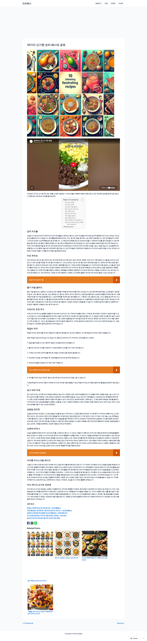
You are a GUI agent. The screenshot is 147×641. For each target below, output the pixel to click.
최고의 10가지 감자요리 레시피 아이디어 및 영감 (43, 518)
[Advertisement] (73, 20)
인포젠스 (26, 3)
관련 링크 (73, 224)
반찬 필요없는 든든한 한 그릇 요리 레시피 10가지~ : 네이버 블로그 (49, 510)
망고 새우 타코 (72, 213)
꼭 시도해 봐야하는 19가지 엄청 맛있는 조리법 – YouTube (46, 515)
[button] (137, 638)
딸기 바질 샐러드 (72, 207)
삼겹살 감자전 (71, 216)
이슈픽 (120, 3)
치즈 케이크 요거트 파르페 (75, 222)
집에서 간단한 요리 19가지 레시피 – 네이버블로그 (44, 508)
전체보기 (98, 3)
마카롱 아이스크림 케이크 (75, 220)
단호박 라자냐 (72, 218)
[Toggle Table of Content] (81, 199)
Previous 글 (28, 623)
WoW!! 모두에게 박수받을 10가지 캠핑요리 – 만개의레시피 (47, 513)
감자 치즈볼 (70, 202)
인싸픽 (113, 3)
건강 (106, 3)
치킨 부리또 (71, 204)
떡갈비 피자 (71, 211)
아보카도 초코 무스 (73, 209)
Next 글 (120, 623)
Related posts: (69, 227)
